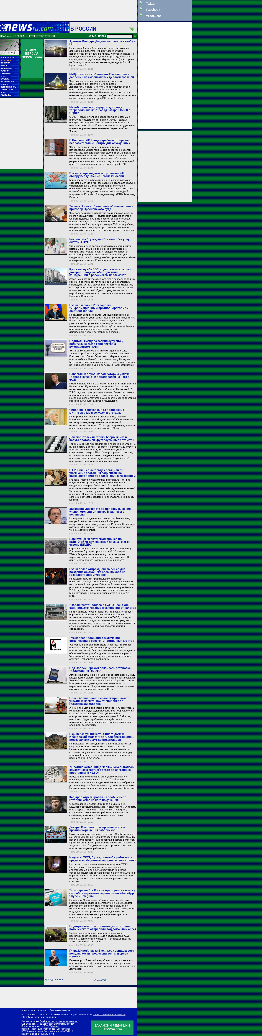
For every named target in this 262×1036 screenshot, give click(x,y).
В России (83, 28)
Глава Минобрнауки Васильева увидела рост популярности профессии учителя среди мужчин (101, 953)
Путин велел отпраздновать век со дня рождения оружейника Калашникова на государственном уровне (97, 572)
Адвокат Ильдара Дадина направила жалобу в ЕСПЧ (102, 43)
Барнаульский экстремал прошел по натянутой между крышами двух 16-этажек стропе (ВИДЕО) (99, 541)
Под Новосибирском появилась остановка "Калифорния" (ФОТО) (100, 669)
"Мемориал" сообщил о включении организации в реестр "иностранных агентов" (102, 639)
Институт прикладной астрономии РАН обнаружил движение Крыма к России (97, 175)
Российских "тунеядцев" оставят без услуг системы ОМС (100, 241)
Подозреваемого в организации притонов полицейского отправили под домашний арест (102, 928)
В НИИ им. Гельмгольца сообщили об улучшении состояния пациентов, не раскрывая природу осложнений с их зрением (102, 473)
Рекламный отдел (65, 1024)
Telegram (54, 1026)
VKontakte (153, 15)
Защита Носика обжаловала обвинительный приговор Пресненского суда (101, 208)
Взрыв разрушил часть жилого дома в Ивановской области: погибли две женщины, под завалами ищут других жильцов (101, 737)
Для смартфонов (46, 1029)
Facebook (153, 9)
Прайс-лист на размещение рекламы (59, 1021)
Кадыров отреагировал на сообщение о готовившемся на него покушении (98, 799)
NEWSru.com (6, 36)
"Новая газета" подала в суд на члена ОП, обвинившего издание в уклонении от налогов (102, 606)
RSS (46, 1026)
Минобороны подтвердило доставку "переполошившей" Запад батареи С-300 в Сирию (99, 110)
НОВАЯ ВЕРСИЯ (32, 53)
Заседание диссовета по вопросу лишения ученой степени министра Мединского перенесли (100, 511)
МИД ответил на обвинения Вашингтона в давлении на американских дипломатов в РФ (101, 76)
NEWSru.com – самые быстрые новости (41, 1031)
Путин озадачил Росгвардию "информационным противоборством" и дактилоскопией (99, 308)
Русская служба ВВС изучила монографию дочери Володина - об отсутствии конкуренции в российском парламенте (100, 272)
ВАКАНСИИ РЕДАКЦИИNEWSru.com (112, 1027)
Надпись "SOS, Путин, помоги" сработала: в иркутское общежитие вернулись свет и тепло (102, 859)
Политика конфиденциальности (37, 1034)
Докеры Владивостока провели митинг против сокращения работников (97, 829)
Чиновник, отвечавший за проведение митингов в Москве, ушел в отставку (96, 411)
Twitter (150, 3)
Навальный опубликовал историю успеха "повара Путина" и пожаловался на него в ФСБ (99, 376)
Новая (33, 1029)
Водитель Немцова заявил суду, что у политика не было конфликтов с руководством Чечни (96, 344)
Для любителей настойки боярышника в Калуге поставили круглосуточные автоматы (101, 439)
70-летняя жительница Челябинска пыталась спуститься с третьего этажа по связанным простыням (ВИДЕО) (101, 769)
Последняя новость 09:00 (62, 1010)
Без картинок (63, 1029)
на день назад (55, 979)
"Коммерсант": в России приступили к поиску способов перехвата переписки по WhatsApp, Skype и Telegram (102, 893)
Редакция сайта (47, 1024)
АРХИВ (92, 36)
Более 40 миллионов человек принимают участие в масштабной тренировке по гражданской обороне (99, 701)
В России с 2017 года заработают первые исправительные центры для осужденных (99, 142)
